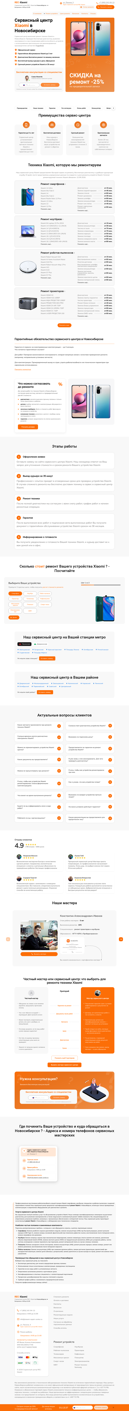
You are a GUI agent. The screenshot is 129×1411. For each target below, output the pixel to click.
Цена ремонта (65, 13)
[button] (121, 939)
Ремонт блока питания (86, 303)
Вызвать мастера (40, 954)
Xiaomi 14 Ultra (47, 188)
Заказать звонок (106, 7)
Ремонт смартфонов (52, 184)
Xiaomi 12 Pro (46, 206)
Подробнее (39, 46)
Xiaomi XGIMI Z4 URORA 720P (52, 308)
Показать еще (64, 325)
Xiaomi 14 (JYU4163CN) (50, 231)
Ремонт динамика (85, 196)
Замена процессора (85, 308)
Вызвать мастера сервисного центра (64, 1065)
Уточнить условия (28, 427)
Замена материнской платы (89, 280)
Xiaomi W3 (45, 267)
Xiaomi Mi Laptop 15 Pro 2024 (52, 223)
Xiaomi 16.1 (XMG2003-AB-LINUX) (54, 241)
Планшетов (79, 1358)
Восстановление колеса (87, 259)
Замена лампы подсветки (88, 298)
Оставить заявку (47, 658)
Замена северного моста (87, 239)
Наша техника (38, 108)
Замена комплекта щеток (87, 277)
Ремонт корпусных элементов (85, 207)
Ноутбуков (79, 1347)
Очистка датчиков (85, 262)
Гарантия (52, 108)
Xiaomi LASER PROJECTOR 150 (52, 313)
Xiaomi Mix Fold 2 (47, 196)
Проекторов (79, 1350)
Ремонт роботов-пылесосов (57, 252)
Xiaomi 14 (44, 193)
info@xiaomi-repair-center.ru (31, 1319)
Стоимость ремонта (61, 1297)
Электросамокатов (82, 1361)
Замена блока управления (88, 305)
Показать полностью (23, 369)
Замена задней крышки (87, 190)
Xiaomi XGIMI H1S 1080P (50, 298)
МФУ (56, 1365)
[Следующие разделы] (113, 108)
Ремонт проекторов (52, 291)
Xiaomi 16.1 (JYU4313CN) (50, 236)
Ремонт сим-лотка (85, 203)
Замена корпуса (84, 233)
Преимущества (22, 108)
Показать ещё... (46, 209)
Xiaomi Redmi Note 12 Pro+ (51, 198)
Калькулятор (96, 108)
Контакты (84, 13)
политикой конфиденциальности (53, 89)
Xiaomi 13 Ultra (47, 201)
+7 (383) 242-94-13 (106, 2)
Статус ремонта (88, 7)
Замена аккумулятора (86, 201)
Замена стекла (83, 193)
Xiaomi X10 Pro (46, 262)
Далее (14, 617)
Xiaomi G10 (45, 270)
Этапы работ (81, 108)
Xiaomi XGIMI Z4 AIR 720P (51, 305)
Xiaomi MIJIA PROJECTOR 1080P (53, 300)
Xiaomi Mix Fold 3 (47, 190)
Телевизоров (59, 1354)
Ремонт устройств (52, 13)
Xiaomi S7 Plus (46, 272)
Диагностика (83, 188)
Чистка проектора (85, 300)
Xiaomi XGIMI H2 (47, 295)
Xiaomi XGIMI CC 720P (49, 311)
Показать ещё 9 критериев (64, 1058)
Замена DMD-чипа (85, 313)
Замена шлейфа (84, 198)
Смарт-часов (59, 1361)
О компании (37, 13)
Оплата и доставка (61, 1300)
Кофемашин (79, 1354)
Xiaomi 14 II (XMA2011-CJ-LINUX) (53, 226)
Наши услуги (59, 1318)
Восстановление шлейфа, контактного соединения (88, 265)
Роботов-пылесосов (61, 1350)
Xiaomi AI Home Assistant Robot (53, 259)
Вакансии (75, 13)
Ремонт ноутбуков (51, 219)
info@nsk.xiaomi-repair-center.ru (37, 1177)
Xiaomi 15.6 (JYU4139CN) (50, 239)
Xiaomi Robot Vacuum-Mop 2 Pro (53, 264)
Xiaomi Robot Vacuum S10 (51, 257)
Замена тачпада (84, 236)
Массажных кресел (61, 1358)
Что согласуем (66, 108)
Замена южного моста (86, 241)
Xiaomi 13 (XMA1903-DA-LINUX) (53, 233)
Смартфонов (59, 1347)
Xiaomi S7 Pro (46, 275)
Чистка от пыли (84, 228)
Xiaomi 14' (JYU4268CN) (50, 228)
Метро (109, 108)
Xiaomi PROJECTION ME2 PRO (52, 303)
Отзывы (93, 13)
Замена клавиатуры (86, 231)
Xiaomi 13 (44, 203)
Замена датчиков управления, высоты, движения (86, 273)
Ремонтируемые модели (63, 1315)
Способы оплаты (60, 1328)
